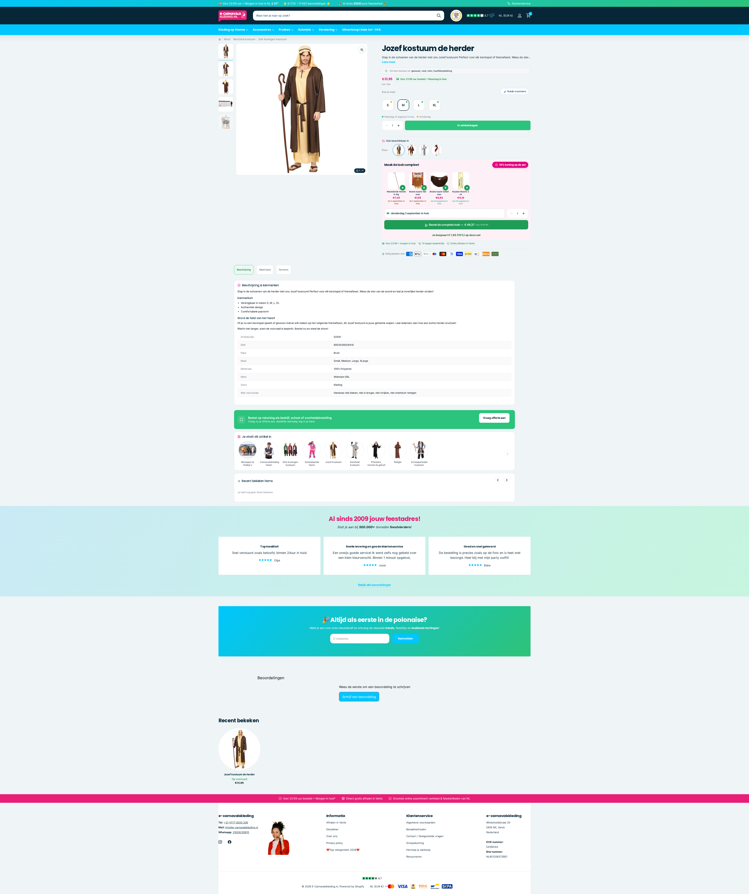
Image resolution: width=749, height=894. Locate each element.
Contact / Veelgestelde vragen (425, 836)
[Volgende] (507, 479)
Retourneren (414, 856)
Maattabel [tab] (265, 269)
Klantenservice (419, 815)
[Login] (519, 15)
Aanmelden (406, 638)
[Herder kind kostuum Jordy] (411, 150)
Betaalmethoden (416, 829)
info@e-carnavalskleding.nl (241, 827)
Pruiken (284, 30)
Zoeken (438, 15)
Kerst (227, 39)
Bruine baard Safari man (439, 193)
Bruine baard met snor (417, 193)
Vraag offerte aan (494, 417)
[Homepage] (219, 39)
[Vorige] (498, 479)
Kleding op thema (231, 30)
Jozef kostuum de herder (239, 774)
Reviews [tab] (283, 269)
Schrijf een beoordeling (359, 697)
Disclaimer (332, 829)
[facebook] (229, 842)
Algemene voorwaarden (420, 822)
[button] (398, 125)
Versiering (326, 30)
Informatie (335, 815)
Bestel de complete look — (458, 224)
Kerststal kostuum (244, 39)
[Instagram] (220, 842)
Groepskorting (415, 842)
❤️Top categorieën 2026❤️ (342, 849)
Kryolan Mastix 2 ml (460, 193)
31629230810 (241, 832)
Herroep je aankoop (418, 849)
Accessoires (262, 30)
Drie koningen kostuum (272, 39)
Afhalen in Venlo (336, 822)
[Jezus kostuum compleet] (436, 150)
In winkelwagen (467, 125)
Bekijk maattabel (516, 91)
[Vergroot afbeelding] (361, 49)
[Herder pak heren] (424, 150)
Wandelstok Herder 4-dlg (396, 193)
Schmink (304, 30)
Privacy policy (334, 842)
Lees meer (389, 62)
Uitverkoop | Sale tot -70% (361, 30)
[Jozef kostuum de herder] (398, 150)
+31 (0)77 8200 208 (236, 822)
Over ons (331, 836)
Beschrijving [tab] (244, 269)
